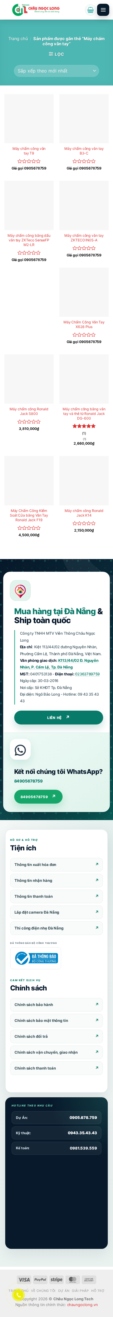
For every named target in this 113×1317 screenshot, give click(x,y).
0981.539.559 (83, 1148)
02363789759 (87, 674)
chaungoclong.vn (82, 1304)
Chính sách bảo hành (33, 1004)
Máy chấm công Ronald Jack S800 (29, 411)
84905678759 (28, 780)
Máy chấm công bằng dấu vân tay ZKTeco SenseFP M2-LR (29, 240)
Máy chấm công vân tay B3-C (83, 150)
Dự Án (64, 1291)
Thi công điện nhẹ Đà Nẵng (38, 928)
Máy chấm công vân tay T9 (29, 150)
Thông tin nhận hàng (33, 880)
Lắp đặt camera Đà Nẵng (36, 912)
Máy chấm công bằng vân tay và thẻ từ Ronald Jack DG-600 (84, 413)
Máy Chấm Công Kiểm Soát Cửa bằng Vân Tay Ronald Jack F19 (29, 515)
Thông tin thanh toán (33, 896)
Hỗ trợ (97, 1291)
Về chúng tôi (43, 1291)
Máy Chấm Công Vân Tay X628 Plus (84, 324)
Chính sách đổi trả (31, 1036)
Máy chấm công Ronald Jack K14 (84, 512)
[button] (90, 10)
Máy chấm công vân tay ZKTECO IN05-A (83, 237)
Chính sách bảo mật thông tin (41, 1020)
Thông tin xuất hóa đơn (35, 864)
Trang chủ (18, 38)
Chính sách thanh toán (35, 1068)
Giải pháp (80, 1291)
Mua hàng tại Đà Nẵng (55, 611)
